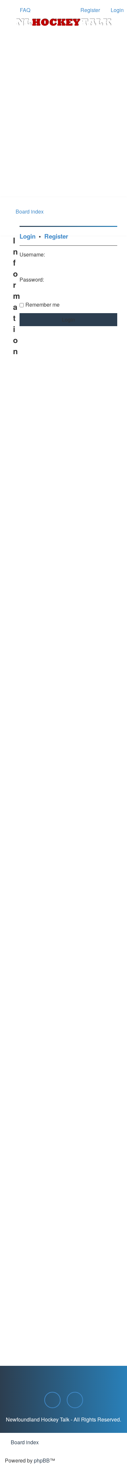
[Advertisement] (63, 130)
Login (27, 236)
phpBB (42, 1460)
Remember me (42, 304)
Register (56, 236)
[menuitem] (22, 10)
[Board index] (63, 22)
